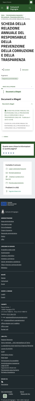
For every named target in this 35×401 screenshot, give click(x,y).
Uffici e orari (4, 326)
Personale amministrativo (9, 233)
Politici (3, 236)
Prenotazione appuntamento (10, 370)
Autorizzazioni (5, 252)
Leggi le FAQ (5, 365)
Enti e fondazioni (6, 227)
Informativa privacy (7, 354)
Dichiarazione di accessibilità (9, 360)
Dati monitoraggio (6, 392)
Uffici (2, 239)
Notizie (3, 278)
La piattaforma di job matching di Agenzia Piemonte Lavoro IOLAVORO (17, 347)
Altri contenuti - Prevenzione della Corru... (12, 17)
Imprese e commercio (7, 258)
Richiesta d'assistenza (8, 372)
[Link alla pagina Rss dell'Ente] (2, 382)
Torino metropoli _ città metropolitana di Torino (15, 342)
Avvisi (3, 284)
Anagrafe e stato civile (8, 249)
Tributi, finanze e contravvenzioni (11, 264)
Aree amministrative (7, 221)
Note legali (4, 357)
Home (2, 15)
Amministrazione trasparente (14, 15)
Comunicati (4, 281)
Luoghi (3, 294)
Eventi (3, 297)
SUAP (3, 351)
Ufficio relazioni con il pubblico (10, 323)
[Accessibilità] (4, 396)
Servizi (22, 392)
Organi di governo (6, 230)
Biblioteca (4, 267)
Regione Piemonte (7, 2)
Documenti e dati (6, 224)
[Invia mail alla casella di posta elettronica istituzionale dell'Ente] (16, 317)
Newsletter (4, 384)
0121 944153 (11, 314)
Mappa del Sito (25, 394)
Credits (11, 394)
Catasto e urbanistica (7, 255)
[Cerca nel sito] (29, 8)
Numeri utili (4, 329)
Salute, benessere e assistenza (10, 261)
